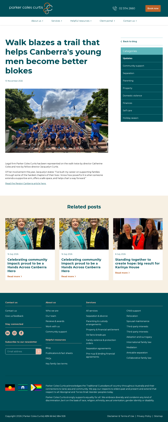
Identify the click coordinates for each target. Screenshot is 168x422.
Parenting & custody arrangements (97, 323)
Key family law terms (56, 363)
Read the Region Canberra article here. (25, 183)
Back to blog (130, 41)
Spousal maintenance (138, 321)
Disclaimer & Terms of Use (120, 416)
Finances (127, 103)
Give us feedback (14, 316)
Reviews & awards (55, 321)
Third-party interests (137, 326)
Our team (51, 316)
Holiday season (130, 118)
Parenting (128, 80)
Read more (14, 276)
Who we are (52, 311)
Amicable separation (137, 352)
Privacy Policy (144, 416)
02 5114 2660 (127, 8)
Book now (153, 8)
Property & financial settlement (102, 329)
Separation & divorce (97, 316)
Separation (128, 73)
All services (92, 311)
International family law (139, 342)
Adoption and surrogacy (139, 337)
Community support (133, 66)
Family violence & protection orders (101, 341)
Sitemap (158, 416)
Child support (134, 311)
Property (127, 88)
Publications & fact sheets (59, 353)
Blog (48, 348)
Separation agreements (98, 348)
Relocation (132, 316)
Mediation (132, 347)
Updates (127, 58)
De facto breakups (96, 335)
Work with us (53, 326)
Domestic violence (132, 95)
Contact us (11, 311)
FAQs (48, 358)
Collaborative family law (139, 358)
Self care (127, 110)
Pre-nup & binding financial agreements (100, 355)
